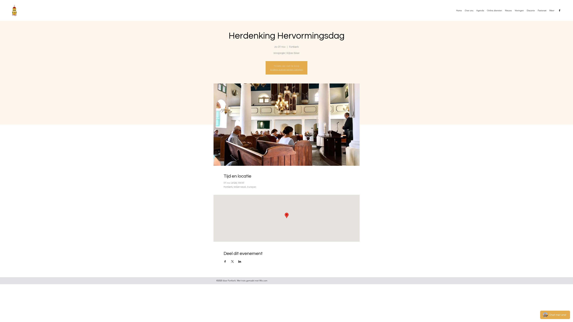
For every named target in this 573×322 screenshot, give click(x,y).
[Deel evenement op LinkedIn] (239, 261)
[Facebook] (559, 10)
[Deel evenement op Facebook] (225, 261)
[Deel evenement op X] (232, 261)
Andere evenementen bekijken (286, 69)
